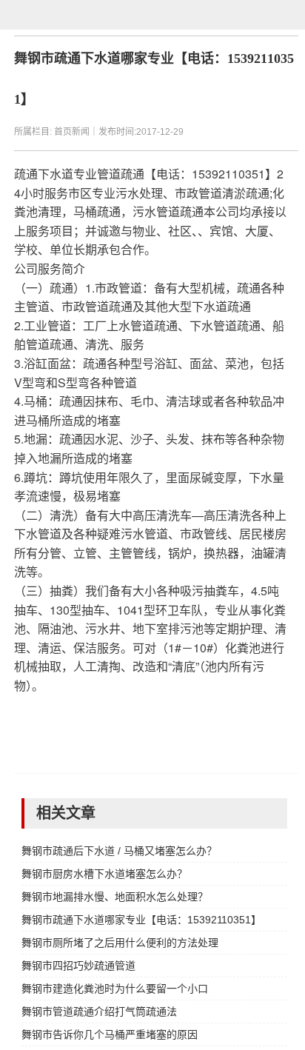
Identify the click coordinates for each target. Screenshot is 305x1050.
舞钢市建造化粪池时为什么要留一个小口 (114, 988)
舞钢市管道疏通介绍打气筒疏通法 (99, 1011)
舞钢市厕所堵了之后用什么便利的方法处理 (119, 943)
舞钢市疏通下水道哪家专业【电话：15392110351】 (141, 920)
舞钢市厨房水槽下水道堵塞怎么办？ (104, 874)
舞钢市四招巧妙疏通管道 (78, 966)
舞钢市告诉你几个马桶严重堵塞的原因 (109, 1034)
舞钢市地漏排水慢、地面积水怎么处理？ (114, 897)
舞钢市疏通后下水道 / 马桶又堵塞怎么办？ (119, 851)
